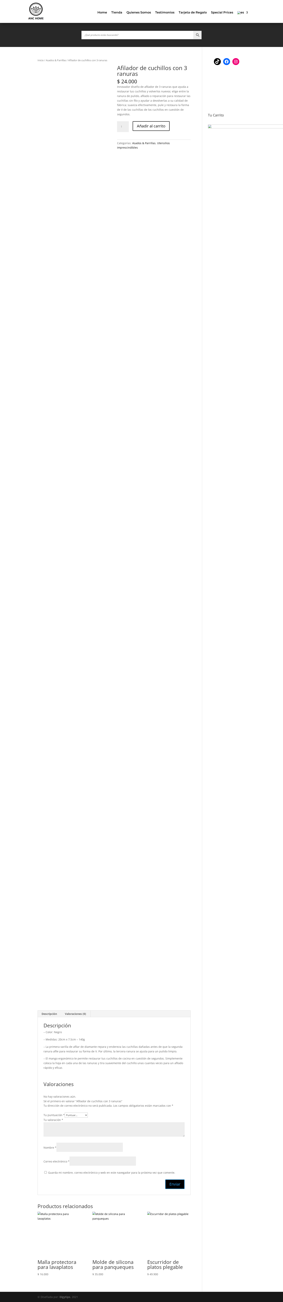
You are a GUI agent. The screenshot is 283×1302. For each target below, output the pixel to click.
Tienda (116, 12)
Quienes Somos (138, 12)
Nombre (50, 1147)
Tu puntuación (54, 1115)
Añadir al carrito (151, 126)
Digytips (64, 1297)
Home (102, 12)
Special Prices (222, 12)
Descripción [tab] (49, 1014)
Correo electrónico (56, 1161)
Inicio (41, 60)
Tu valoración (53, 1120)
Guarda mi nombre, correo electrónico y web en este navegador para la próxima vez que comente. (111, 1172)
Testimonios (164, 12)
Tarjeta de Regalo (193, 12)
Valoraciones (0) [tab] (75, 1014)
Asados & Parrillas (56, 60)
